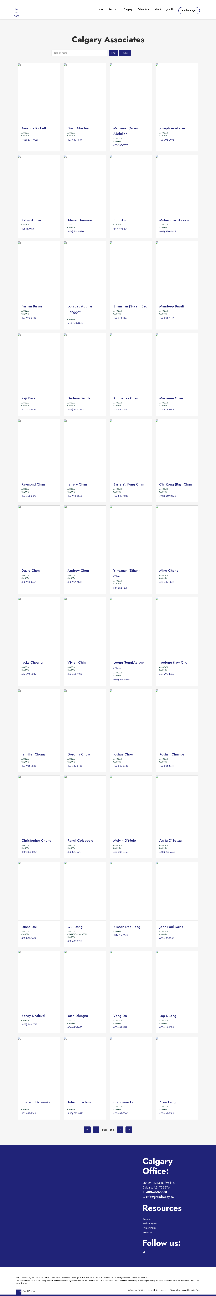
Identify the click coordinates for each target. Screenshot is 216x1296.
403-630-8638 (120, 766)
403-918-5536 (74, 496)
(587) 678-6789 (121, 228)
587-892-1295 (120, 587)
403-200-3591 (28, 582)
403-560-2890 (120, 409)
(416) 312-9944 (75, 323)
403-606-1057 (166, 938)
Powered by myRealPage (190, 1290)
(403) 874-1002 (29, 139)
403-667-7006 (120, 1113)
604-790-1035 (166, 674)
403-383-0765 (120, 852)
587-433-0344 (120, 935)
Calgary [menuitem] (128, 9)
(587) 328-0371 (29, 852)
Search (112, 9)
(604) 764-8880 (75, 231)
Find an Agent (149, 1223)
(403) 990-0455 (167, 231)
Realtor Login (189, 10)
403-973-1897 (120, 318)
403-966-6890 (74, 582)
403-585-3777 (120, 145)
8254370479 (28, 228)
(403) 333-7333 (75, 409)
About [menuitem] (157, 9)
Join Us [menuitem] (170, 9)
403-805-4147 (166, 318)
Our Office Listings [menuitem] (119, 18)
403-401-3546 (28, 409)
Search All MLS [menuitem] (117, 32)
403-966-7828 (28, 766)
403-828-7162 (28, 1113)
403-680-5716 (74, 941)
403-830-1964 (74, 139)
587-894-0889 (28, 674)
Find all (125, 53)
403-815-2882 (166, 409)
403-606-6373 (28, 496)
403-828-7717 (74, 852)
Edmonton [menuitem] (143, 9)
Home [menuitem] (100, 9)
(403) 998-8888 (121, 679)
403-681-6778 (120, 1027)
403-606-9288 (74, 674)
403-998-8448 (28, 318)
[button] (189, 10)
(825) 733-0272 (75, 1113)
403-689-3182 (166, 1113)
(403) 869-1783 (29, 1024)
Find (113, 53)
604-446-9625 (74, 1027)
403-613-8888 (166, 1027)
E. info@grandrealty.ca (158, 1197)
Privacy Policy (149, 1228)
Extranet (146, 1219)
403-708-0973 (166, 139)
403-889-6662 (28, 938)
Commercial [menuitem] (115, 25)
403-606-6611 (166, 766)
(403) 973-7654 (167, 852)
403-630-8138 (74, 766)
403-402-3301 (166, 582)
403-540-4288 (120, 496)
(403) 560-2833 (167, 496)
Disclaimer (148, 1232)
